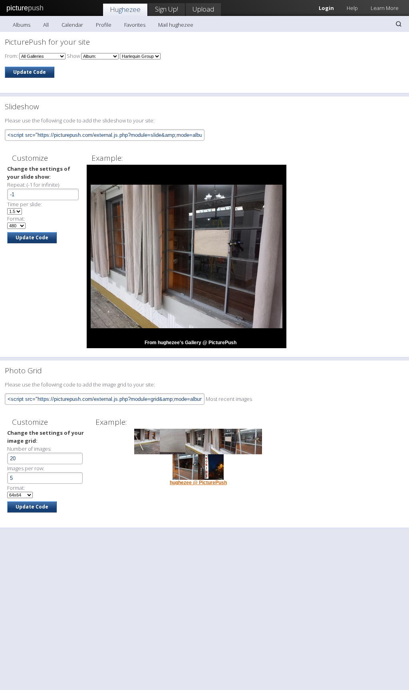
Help (352, 8)
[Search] (398, 24)
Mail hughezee (175, 24)
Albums (21, 24)
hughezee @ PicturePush (198, 482)
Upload (203, 9)
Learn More (385, 8)
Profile (103, 24)
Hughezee (125, 9)
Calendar (72, 24)
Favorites (134, 24)
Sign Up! (166, 9)
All (46, 24)
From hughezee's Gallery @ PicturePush (190, 342)
